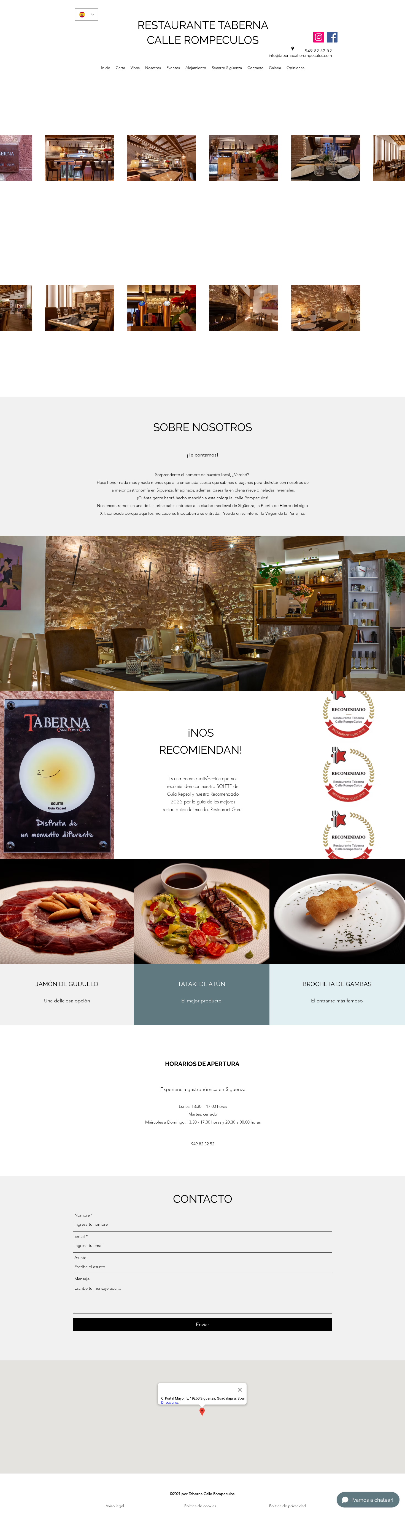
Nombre (82, 1215)
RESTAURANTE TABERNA (202, 24)
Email (79, 1236)
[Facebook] (332, 37)
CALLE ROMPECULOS (203, 39)
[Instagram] (318, 37)
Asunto (80, 1257)
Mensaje (82, 1279)
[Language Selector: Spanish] (86, 14)
